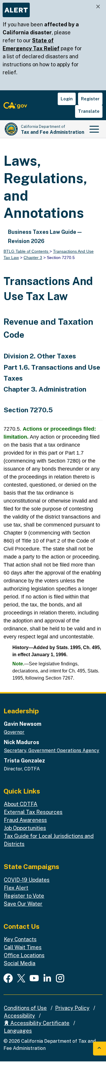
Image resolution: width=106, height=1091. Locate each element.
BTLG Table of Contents (26, 251)
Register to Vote (24, 896)
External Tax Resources (33, 812)
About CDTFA (20, 804)
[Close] (98, 7)
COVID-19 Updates (26, 880)
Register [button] (90, 98)
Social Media (19, 963)
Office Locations (24, 955)
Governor (14, 732)
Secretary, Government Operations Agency (51, 750)
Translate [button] (89, 111)
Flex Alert (16, 888)
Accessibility (19, 1016)
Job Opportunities (25, 828)
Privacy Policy (72, 1008)
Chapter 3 (33, 257)
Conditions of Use (25, 1008)
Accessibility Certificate (39, 1023)
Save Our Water (23, 904)
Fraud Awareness (25, 820)
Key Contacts (20, 939)
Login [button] (67, 98)
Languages (18, 1031)
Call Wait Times (23, 947)
